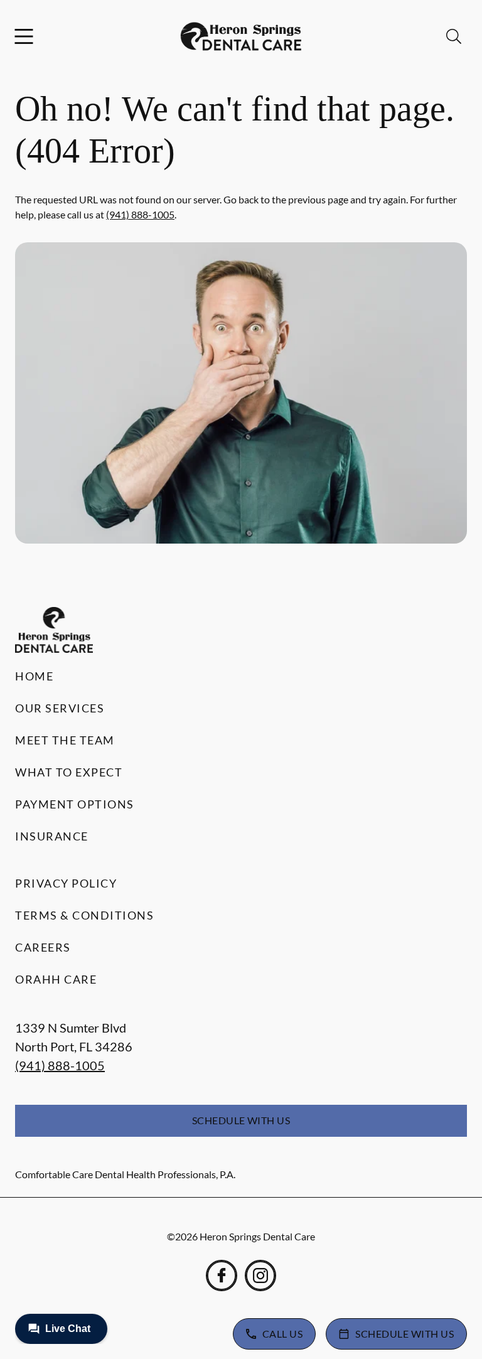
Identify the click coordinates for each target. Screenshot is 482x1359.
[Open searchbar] (454, 36)
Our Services (59, 708)
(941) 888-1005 (140, 214)
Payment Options (74, 804)
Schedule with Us (241, 1120)
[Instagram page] (260, 1275)
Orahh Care (56, 979)
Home (34, 676)
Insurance (51, 836)
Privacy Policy (66, 883)
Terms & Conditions (84, 915)
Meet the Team (65, 740)
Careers (43, 947)
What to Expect (68, 772)
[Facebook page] (221, 1275)
